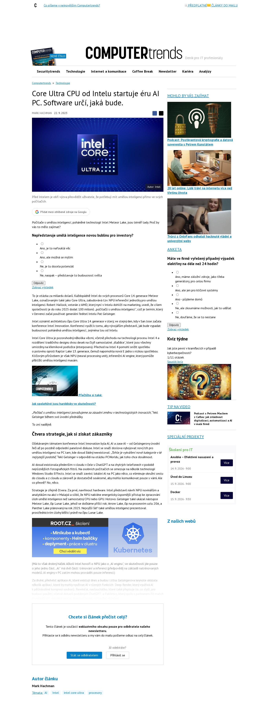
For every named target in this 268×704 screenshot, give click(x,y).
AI (46, 693)
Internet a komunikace (108, 71)
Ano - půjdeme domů (188, 299)
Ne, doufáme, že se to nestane (195, 317)
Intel (55, 693)
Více (226, 463)
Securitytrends (48, 71)
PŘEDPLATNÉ (197, 5)
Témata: (37, 693)
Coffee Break (142, 71)
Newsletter (167, 71)
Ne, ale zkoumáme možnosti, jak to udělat (203, 308)
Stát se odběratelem (84, 655)
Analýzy (205, 71)
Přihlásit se (117, 655)
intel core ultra (74, 693)
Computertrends (41, 83)
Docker (175, 492)
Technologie (75, 71)
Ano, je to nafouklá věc (55, 248)
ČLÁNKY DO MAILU (224, 5)
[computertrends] (36, 5)
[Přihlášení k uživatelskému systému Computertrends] (230, 71)
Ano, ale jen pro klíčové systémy (196, 290)
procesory (95, 693)
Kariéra (187, 71)
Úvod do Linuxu (181, 477)
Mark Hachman (42, 113)
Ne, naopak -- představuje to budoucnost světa (71, 275)
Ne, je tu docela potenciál (57, 266)
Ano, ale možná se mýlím (56, 257)
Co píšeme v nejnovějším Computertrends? (72, 5)
